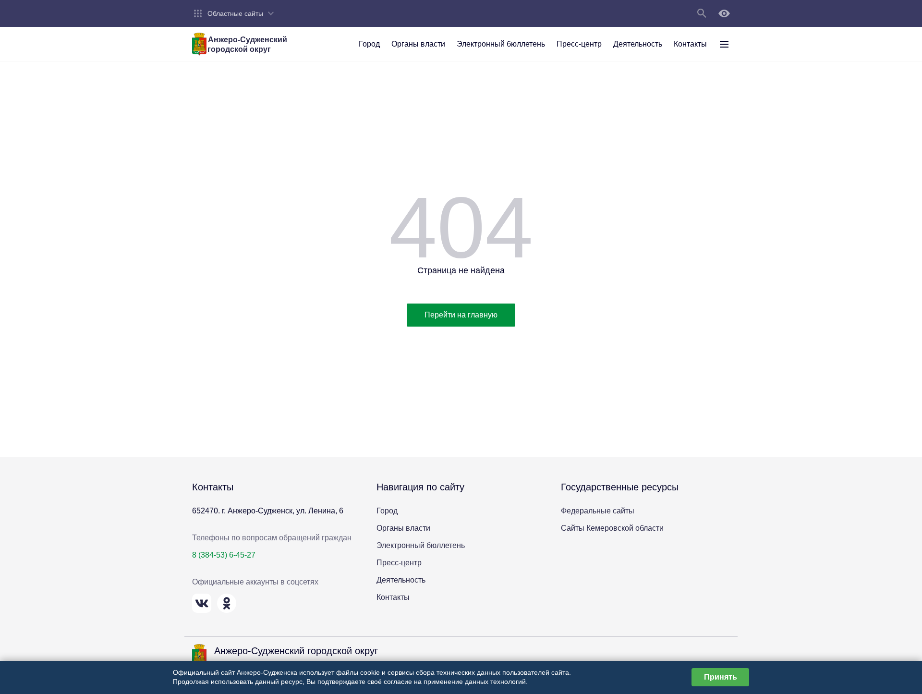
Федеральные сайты (597, 511)
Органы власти (403, 528)
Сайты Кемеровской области (612, 528)
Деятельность (400, 580)
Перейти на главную (461, 315)
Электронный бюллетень (420, 545)
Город (387, 511)
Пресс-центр (399, 563)
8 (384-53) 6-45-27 (223, 555)
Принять (720, 677)
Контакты (393, 597)
